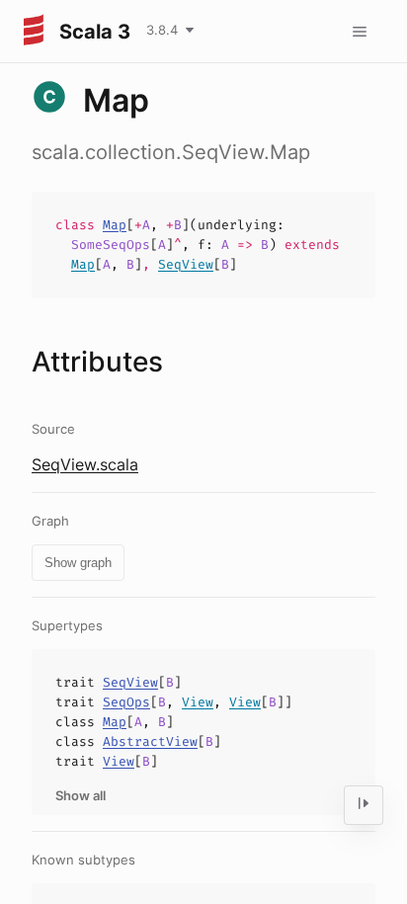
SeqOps (126, 702)
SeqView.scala (85, 464)
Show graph (78, 562)
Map (114, 224)
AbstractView (150, 741)
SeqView (185, 264)
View (197, 702)
